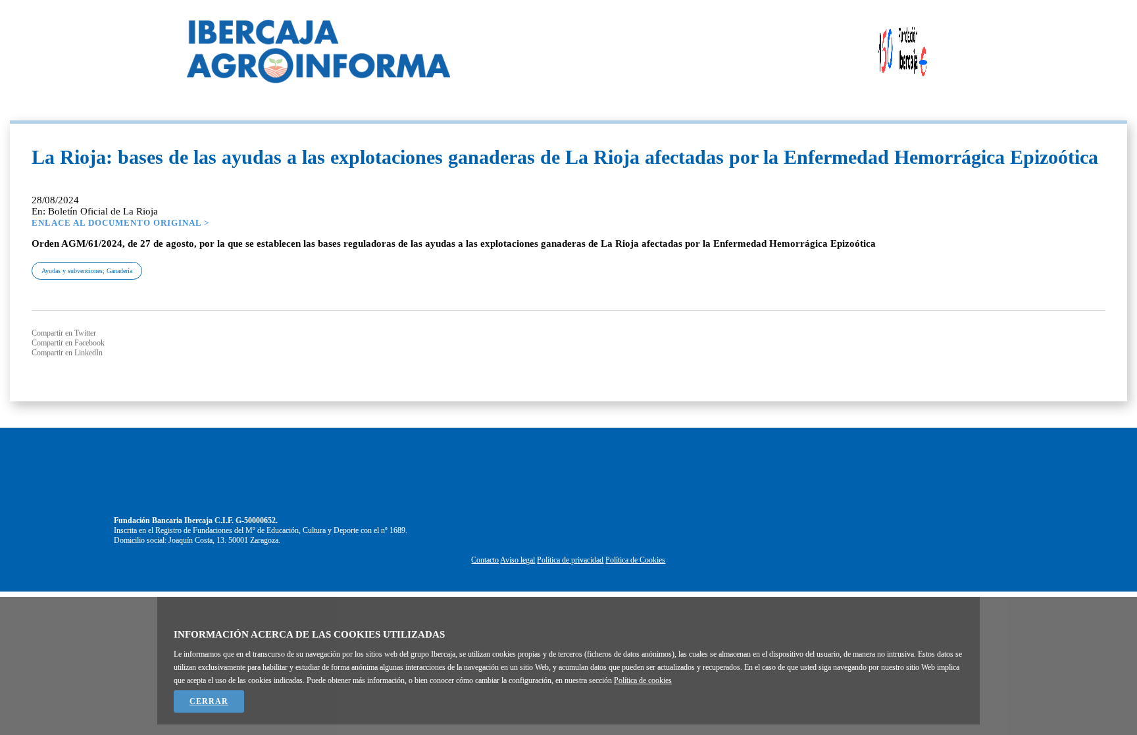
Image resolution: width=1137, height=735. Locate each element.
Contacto (485, 560)
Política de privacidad (570, 560)
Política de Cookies (635, 560)
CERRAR (209, 701)
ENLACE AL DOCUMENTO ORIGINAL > (120, 223)
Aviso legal (517, 560)
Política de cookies (643, 680)
